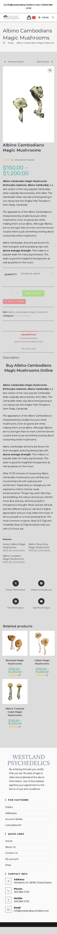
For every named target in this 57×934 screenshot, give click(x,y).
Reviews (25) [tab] (29, 349)
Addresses (11, 813)
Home (8, 841)
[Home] (4, 43)
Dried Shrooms (22, 315)
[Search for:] (52, 17)
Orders (9, 807)
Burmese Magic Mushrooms (15, 662)
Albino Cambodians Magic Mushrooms (36, 43)
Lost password (13, 825)
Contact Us (11, 853)
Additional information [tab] (28, 342)
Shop (8, 865)
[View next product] (52, 62)
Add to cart (33, 293)
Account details (13, 819)
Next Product (43, 61)
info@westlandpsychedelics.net (31, 910)
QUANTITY (10, 274)
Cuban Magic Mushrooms (42, 662)
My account (11, 859)
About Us (10, 847)
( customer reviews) (24, 160)
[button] (50, 70)
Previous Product (16, 61)
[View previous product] (5, 62)
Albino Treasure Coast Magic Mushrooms (15, 712)
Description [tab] (28, 334)
